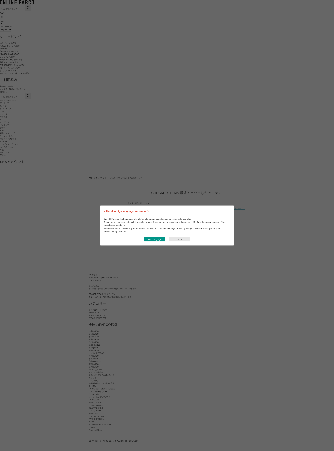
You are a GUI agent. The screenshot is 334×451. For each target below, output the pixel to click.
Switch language (154, 239)
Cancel (179, 239)
